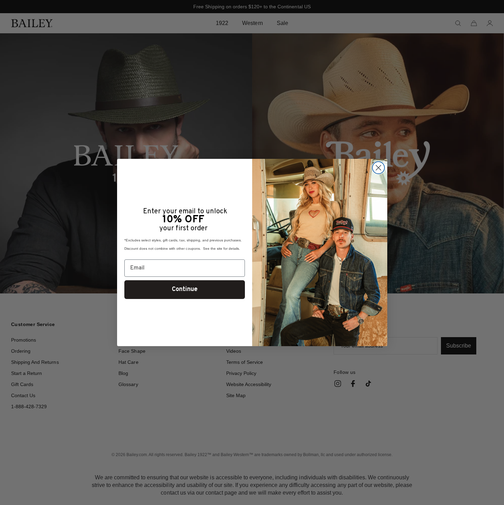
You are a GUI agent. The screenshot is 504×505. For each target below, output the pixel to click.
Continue (184, 289)
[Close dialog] (378, 168)
